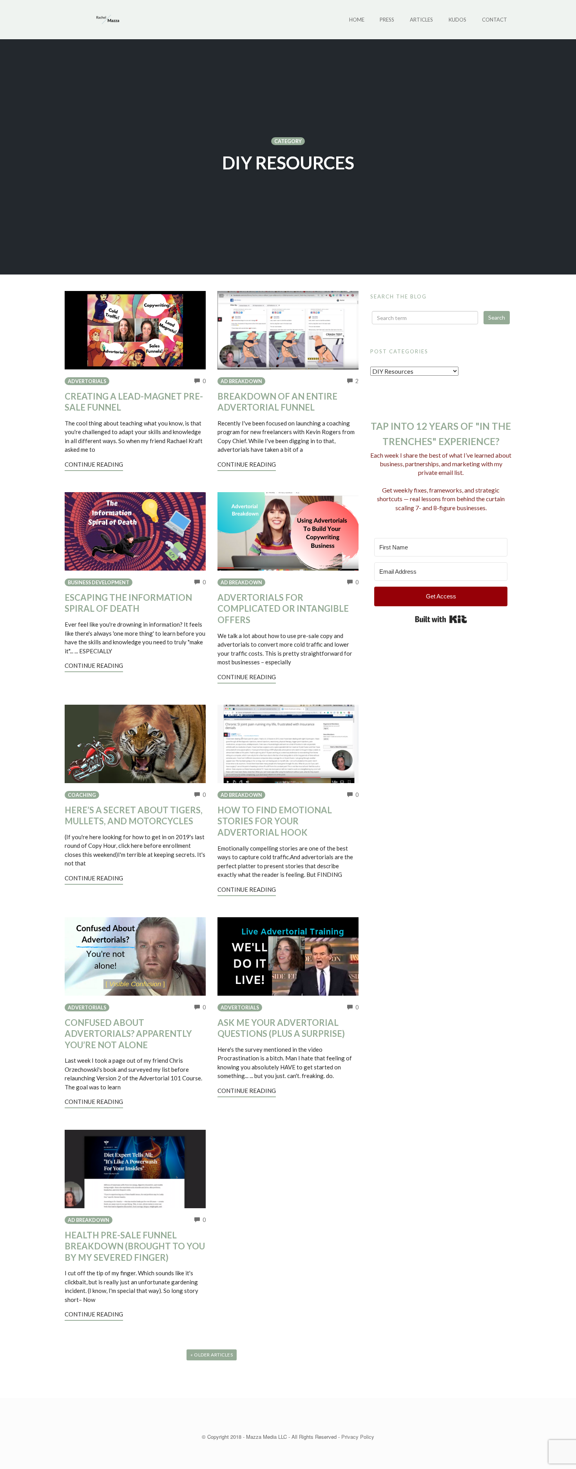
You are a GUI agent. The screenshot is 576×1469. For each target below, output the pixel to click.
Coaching (82, 795)
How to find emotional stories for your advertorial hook (274, 821)
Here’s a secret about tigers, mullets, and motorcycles (134, 816)
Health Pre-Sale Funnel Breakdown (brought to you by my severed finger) (135, 1246)
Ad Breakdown (241, 381)
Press (387, 19)
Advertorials (87, 381)
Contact (494, 19)
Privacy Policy (357, 1436)
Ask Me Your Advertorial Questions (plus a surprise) (281, 1028)
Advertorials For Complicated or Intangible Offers (283, 608)
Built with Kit (441, 619)
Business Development (98, 582)
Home (356, 19)
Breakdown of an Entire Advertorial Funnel (277, 402)
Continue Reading (94, 464)
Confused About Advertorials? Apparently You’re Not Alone (128, 1033)
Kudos (457, 19)
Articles (421, 19)
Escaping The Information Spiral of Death (128, 603)
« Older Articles (211, 1355)
